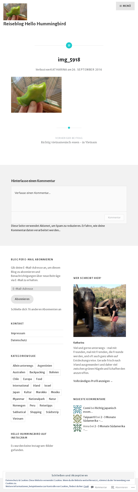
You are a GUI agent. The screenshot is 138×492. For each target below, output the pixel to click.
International (21, 385)
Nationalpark (37, 399)
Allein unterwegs (23, 365)
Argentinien (45, 365)
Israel (47, 385)
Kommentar (114, 217)
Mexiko (55, 392)
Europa (27, 379)
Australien (19, 372)
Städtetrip (52, 412)
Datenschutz (19, 340)
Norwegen (19, 405)
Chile (16, 379)
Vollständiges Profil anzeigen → (93, 381)
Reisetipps (46, 405)
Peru (32, 405)
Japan (16, 392)
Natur (52, 399)
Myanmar (18, 399)
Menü (127, 5)
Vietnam (18, 418)
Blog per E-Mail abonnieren (32, 259)
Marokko (41, 392)
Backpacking (37, 372)
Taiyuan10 (89, 417)
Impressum (18, 333)
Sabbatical (19, 412)
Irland (36, 385)
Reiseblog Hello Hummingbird (34, 23)
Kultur (28, 392)
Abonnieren (22, 299)
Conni (86, 408)
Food (39, 379)
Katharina (58, 69)
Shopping (36, 412)
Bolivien (54, 372)
